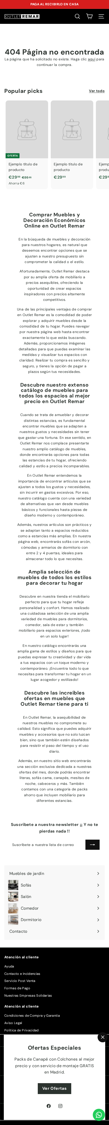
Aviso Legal (13, 1023)
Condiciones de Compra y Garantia (32, 1015)
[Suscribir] (92, 845)
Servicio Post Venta (19, 981)
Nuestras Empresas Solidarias (28, 995)
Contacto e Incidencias (22, 974)
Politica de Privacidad (21, 1030)
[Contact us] (99, 1115)
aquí (91, 59)
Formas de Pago (17, 988)
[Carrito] (89, 16)
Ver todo (97, 91)
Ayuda (9, 966)
